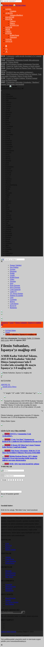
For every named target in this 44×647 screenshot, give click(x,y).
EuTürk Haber (10, 330)
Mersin (7, 159)
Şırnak (7, 239)
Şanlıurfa (8, 219)
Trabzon (8, 215)
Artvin (7, 108)
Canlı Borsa (14, 304)
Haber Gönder (10, 550)
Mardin (8, 187)
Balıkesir (8, 112)
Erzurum (8, 142)
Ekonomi (13, 271)
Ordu (7, 197)
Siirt (6, 205)
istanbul (8, 161)
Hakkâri (8, 153)
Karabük (8, 249)
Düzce (7, 255)
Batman (8, 237)
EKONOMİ (9, 17)
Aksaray (8, 229)
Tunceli (8, 217)
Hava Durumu (15, 287)
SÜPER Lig (14, 25)
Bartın (7, 241)
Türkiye (13, 21)
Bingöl (7, 116)
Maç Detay (9, 577)
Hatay (7, 155)
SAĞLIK (8, 27)
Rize (7, 199)
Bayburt (8, 231)
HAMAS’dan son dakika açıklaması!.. (20, 72)
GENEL (8, 9)
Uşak (7, 221)
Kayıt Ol (13, 306)
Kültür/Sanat (14, 35)
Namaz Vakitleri (15, 265)
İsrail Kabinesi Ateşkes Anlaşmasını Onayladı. (22, 64)
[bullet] (18, 480)
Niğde (7, 195)
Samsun (8, 203)
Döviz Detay (10, 563)
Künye (12, 302)
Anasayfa (4, 323)
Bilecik (7, 114)
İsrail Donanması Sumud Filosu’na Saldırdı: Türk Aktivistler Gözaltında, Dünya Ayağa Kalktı (21, 75)
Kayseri (8, 169)
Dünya (12, 23)
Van (6, 223)
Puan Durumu (15, 285)
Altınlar (8, 557)
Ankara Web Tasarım (8, 632)
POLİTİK (9, 19)
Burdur (7, 122)
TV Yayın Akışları (16, 293)
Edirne (7, 136)
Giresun (8, 149)
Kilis (7, 251)
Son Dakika (14, 267)
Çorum (7, 130)
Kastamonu (9, 167)
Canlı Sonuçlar (15, 289)
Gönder (4, 480)
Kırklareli (8, 171)
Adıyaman (9, 96)
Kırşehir (8, 173)
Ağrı (7, 100)
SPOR (7, 29)
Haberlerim (9, 590)
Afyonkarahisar (10, 98)
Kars (7, 165)
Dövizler (8, 571)
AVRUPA (9, 13)
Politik (12, 273)
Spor (11, 283)
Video (12, 279)
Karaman (8, 233)
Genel (11, 323)
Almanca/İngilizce (16, 15)
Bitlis (7, 118)
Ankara (8, 104)
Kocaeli (8, 175)
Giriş (11, 297)
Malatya (8, 181)
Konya (7, 177)
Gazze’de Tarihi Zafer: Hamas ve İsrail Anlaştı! (23, 66)
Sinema (8, 600)
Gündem (13, 11)
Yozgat (7, 225)
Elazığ (7, 138)
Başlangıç (13, 308)
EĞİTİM (8, 33)
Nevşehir (8, 193)
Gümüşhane (9, 151)
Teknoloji (13, 37)
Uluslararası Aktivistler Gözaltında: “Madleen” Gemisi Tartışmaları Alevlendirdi (20, 83)
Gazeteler (13, 300)
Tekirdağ (8, 211)
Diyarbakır (9, 134)
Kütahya (8, 179)
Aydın (7, 110)
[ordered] (15, 480)
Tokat (7, 213)
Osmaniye (9, 253)
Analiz (12, 275)
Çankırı (8, 128)
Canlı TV (13, 291)
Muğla (7, 189)
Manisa (8, 183)
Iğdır (7, 245)
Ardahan (8, 243)
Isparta (7, 157)
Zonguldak (9, 227)
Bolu (7, 120)
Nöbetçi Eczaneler (16, 295)
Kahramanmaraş (11, 185)
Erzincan (8, 140)
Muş (7, 191)
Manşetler (8, 588)
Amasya (8, 102)
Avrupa (12, 269)
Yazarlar (13, 281)
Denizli (8, 132)
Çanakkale (9, 126)
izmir (7, 163)
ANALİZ (8, 41)
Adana (7, 94)
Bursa (7, 124)
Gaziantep (9, 147)
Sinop (7, 207)
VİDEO (8, 31)
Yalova (7, 247)
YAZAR (8, 39)
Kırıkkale (8, 235)
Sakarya (8, 201)
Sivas (7, 209)
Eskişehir (8, 144)
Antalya (8, 106)
